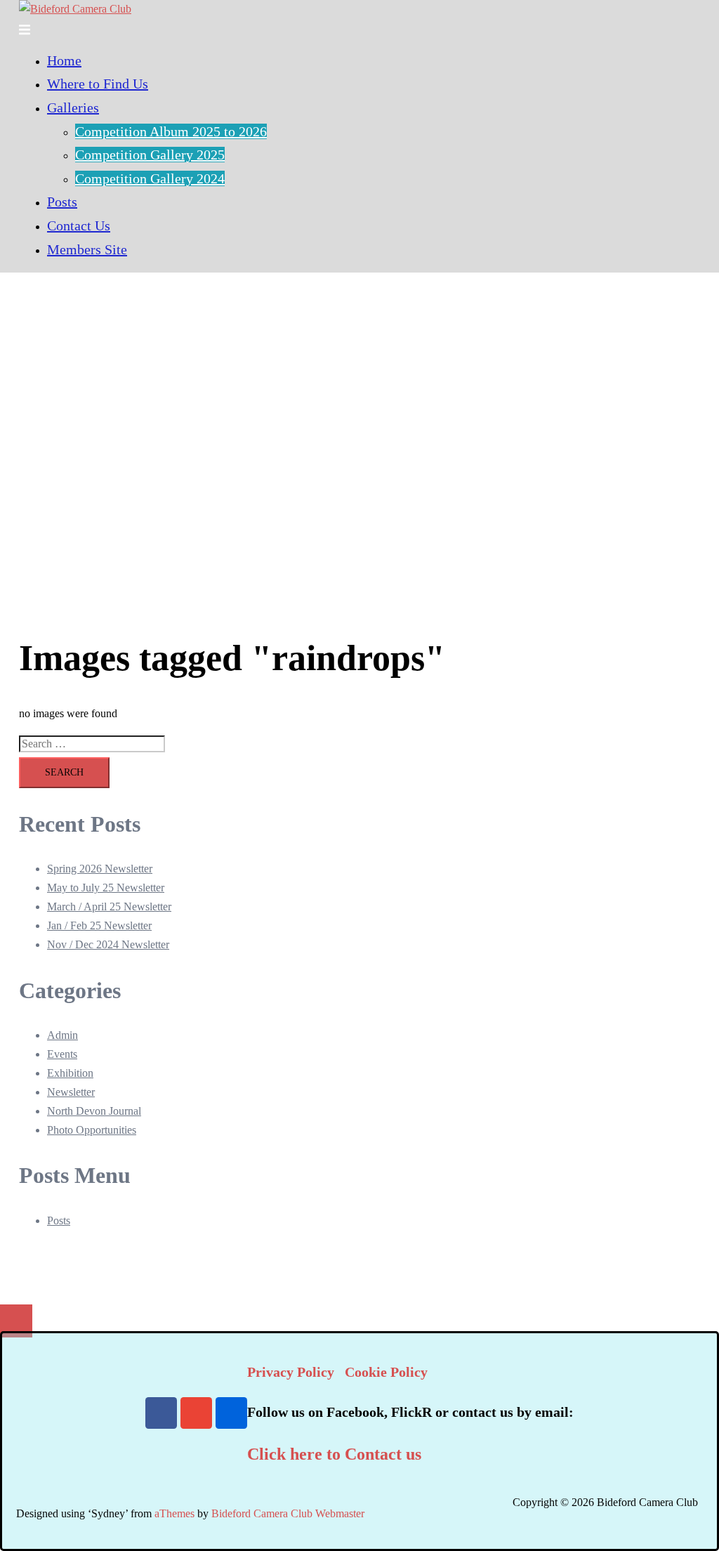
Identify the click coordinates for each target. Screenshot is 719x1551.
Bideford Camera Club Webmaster (287, 1513)
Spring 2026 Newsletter (99, 869)
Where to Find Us (97, 83)
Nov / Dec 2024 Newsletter (108, 944)
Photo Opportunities (91, 1130)
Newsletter (71, 1092)
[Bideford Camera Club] (75, 9)
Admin (62, 1035)
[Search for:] (92, 744)
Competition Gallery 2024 (150, 178)
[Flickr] (231, 1413)
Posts (62, 201)
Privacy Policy (290, 1372)
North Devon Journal (94, 1111)
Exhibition (70, 1073)
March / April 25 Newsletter (109, 906)
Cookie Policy (386, 1372)
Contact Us (78, 225)
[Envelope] (196, 1413)
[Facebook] (161, 1413)
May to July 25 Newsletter (105, 888)
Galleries (73, 107)
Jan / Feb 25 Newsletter (99, 925)
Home (64, 60)
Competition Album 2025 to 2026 (171, 131)
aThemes (174, 1513)
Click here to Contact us (334, 1454)
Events (62, 1054)
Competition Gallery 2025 (150, 154)
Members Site (87, 249)
